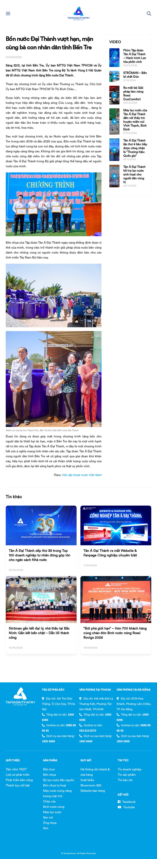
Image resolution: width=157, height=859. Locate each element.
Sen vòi (48, 817)
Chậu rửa (49, 801)
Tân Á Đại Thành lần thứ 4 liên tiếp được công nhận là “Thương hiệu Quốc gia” (135, 148)
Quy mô (85, 760)
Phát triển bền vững (19, 780)
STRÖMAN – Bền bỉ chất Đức (135, 74)
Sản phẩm (50, 760)
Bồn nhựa (49, 775)
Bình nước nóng (53, 807)
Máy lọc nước (52, 812)
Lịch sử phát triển (17, 775)
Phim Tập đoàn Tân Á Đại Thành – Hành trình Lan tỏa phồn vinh (134, 56)
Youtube (129, 807)
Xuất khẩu (87, 780)
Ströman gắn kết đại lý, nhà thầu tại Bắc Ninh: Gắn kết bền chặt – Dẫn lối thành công (39, 633)
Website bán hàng (92, 791)
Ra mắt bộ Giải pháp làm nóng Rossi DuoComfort (133, 93)
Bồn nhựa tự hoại (54, 785)
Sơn (45, 828)
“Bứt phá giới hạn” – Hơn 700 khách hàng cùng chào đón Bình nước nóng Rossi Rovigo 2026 (115, 633)
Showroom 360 (90, 785)
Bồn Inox (49, 769)
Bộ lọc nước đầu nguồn (58, 780)
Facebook (129, 802)
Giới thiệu (13, 760)
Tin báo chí (125, 780)
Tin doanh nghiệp (129, 769)
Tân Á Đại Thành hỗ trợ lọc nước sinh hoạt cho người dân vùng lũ (134, 174)
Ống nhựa (49, 823)
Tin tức (123, 760)
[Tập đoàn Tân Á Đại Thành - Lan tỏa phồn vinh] (78, 13)
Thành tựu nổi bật (18, 785)
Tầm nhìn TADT (16, 769)
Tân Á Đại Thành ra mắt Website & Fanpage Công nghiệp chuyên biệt (110, 552)
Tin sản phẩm (127, 775)
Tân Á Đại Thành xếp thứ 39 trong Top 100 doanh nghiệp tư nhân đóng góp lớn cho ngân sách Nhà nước (39, 555)
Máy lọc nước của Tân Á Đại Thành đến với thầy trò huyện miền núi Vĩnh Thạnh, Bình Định (135, 119)
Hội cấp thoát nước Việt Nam (81, 475)
